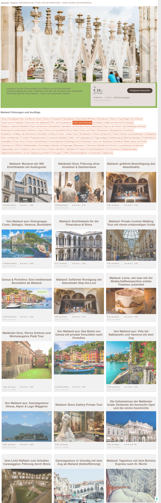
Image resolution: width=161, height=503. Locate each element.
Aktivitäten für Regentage (61, 145)
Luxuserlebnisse (125, 145)
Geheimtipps (44, 145)
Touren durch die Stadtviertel (37, 123)
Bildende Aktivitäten (132, 138)
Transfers (25, 138)
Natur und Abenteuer (39, 126)
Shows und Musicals (102, 134)
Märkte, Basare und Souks (135, 142)
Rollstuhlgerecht (72, 142)
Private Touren (19, 142)
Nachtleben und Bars (47, 134)
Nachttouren (103, 119)
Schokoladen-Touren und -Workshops (96, 142)
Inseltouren (138, 145)
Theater (115, 134)
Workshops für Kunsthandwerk (14, 130)
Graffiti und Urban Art (113, 123)
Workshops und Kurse (136, 126)
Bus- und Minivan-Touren (30, 119)
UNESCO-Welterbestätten (26, 145)
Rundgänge (14, 119)
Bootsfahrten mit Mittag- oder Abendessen (18, 134)
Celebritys (24, 149)
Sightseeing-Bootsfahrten (11, 153)
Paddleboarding (115, 138)
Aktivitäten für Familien (76, 149)
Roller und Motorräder (10, 138)
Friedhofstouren (149, 138)
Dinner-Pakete (72, 130)
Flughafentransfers (38, 138)
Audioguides (150, 134)
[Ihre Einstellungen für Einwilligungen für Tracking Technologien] (157, 499)
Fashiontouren (7, 145)
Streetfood (118, 142)
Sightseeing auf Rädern (41, 153)
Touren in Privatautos (52, 119)
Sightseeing (108, 153)
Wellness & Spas (36, 130)
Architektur (97, 123)
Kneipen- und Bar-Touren (67, 134)
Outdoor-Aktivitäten (57, 149)
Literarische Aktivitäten (57, 138)
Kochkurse (128, 130)
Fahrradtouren (68, 119)
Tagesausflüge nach (9, 149)
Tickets (14, 3)
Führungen (57, 153)
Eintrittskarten (86, 134)
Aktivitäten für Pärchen (106, 145)
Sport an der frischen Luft (114, 126)
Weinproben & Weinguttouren (110, 130)
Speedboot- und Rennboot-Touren (76, 126)
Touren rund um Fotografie (12, 123)
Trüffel (65, 153)
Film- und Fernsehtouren (61, 123)
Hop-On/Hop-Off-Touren (86, 119)
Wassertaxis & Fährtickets (85, 145)
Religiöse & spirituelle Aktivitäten (15, 126)
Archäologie (128, 123)
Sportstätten (6, 142)
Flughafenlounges (129, 149)
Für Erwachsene (113, 149)
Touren (4, 119)
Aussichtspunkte (56, 142)
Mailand (5, 3)
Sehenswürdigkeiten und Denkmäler (85, 153)
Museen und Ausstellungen (132, 134)
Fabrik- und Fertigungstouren (81, 138)
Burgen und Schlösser (133, 119)
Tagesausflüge (101, 138)
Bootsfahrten (55, 126)
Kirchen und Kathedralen (37, 142)
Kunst (26, 153)
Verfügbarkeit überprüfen (140, 91)
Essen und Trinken (88, 130)
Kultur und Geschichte (82, 123)
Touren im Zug (116, 119)
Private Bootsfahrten (95, 149)
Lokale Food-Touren (38, 149)
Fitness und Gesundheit (55, 130)
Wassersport (97, 126)
